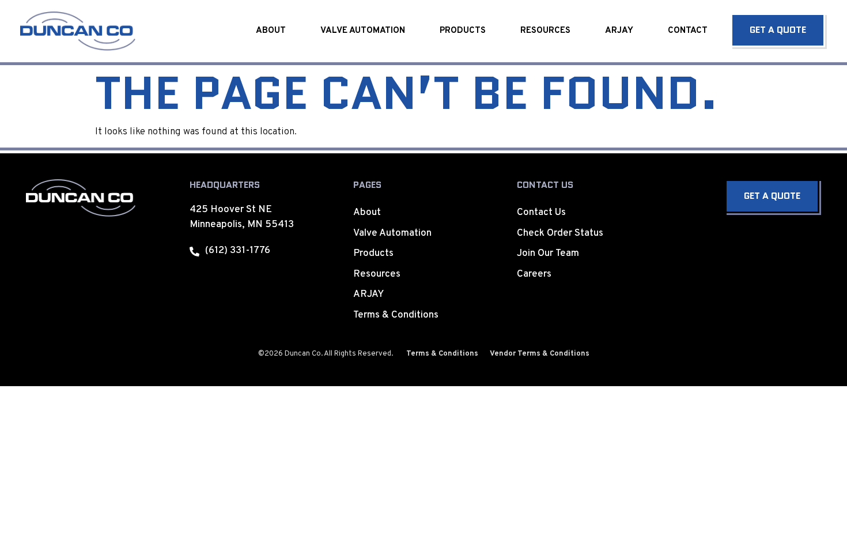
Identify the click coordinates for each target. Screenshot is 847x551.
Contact (688, 30)
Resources (545, 30)
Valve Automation (362, 30)
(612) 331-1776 (237, 250)
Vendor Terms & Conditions (539, 353)
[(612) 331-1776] (194, 251)
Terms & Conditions (395, 315)
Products (463, 30)
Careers (534, 274)
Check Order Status (560, 233)
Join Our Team (548, 253)
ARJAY (619, 30)
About (271, 30)
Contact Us (541, 212)
